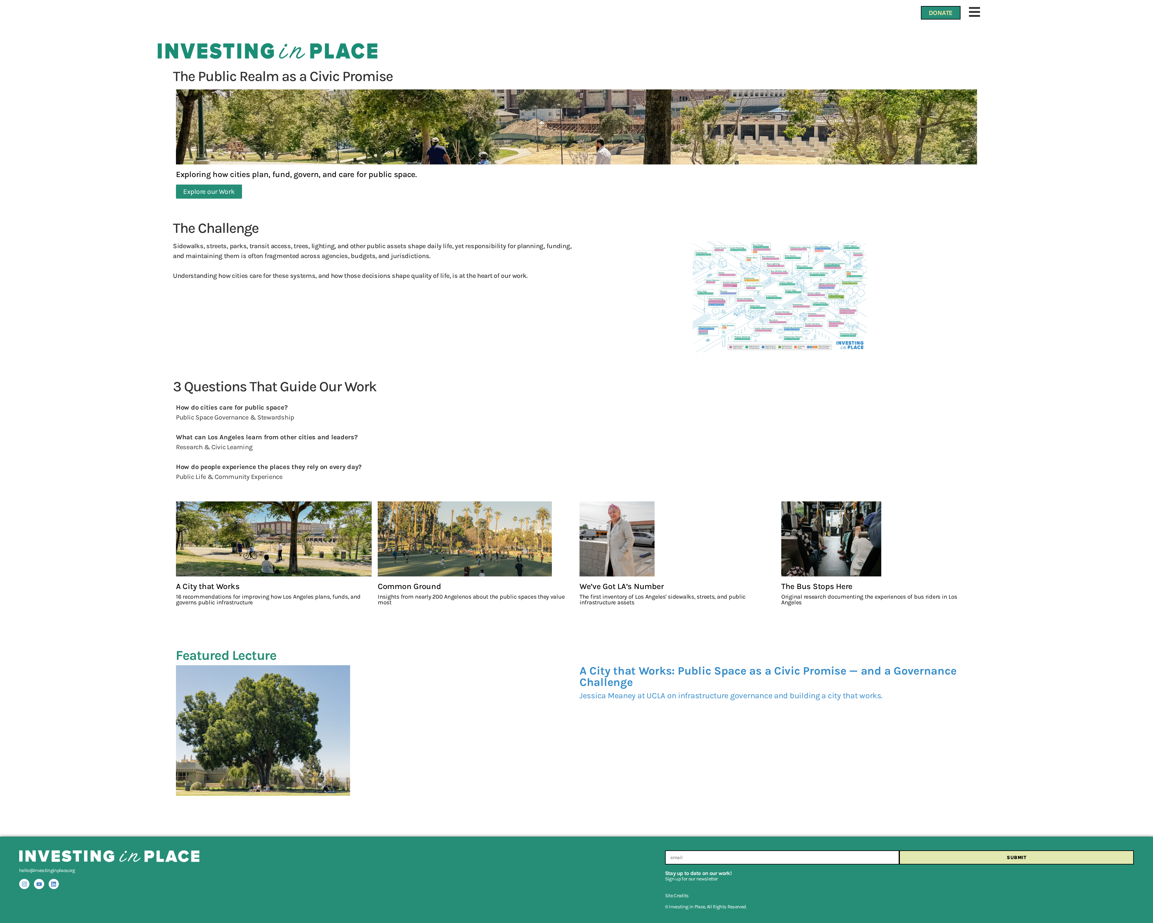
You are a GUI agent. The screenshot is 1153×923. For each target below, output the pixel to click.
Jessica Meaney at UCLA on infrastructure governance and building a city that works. (731, 695)
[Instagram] (24, 884)
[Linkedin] (54, 884)
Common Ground (409, 586)
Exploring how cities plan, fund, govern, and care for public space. (296, 174)
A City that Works (207, 586)
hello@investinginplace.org (47, 870)
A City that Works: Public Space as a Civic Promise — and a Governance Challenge (768, 676)
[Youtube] (39, 884)
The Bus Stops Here (816, 586)
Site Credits (677, 895)
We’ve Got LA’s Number (622, 586)
